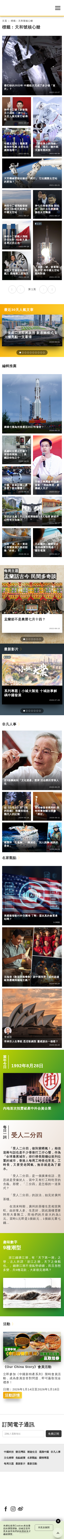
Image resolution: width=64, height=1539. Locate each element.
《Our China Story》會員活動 (27, 1367)
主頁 (4, 21)
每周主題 (11, 571)
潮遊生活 (32, 1452)
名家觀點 (9, 858)
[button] (20, 352)
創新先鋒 (53, 477)
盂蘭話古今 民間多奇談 (30, 576)
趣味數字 (10, 1242)
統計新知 (23, 480)
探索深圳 (23, 512)
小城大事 (23, 775)
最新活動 (32, 1463)
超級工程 (23, 446)
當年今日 (5, 1062)
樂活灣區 (9, 512)
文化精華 (9, 539)
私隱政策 (24, 1531)
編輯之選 (23, 911)
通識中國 (9, 480)
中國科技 (9, 81)
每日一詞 (5, 1132)
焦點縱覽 (20, 1457)
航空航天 (23, 81)
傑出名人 (23, 105)
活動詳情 (12, 1395)
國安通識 (53, 539)
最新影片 (11, 649)
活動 (6, 1324)
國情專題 (40, 539)
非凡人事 (9, 105)
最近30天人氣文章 (19, 309)
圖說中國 (23, 539)
